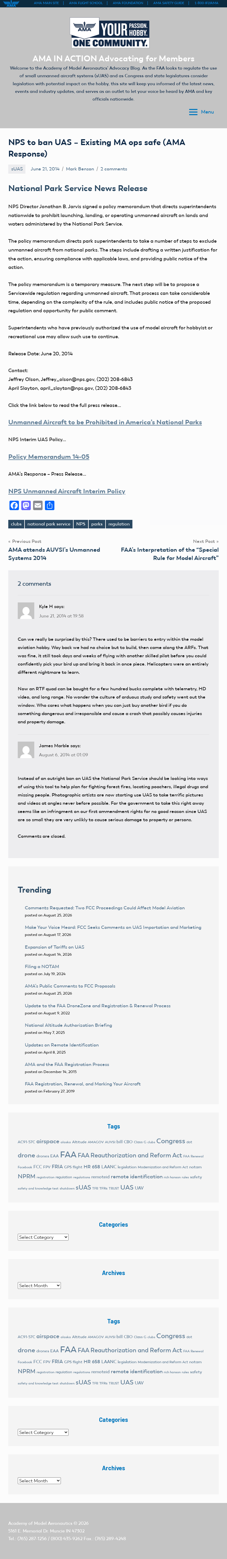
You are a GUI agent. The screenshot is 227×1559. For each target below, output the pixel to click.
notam (195, 1166)
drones (42, 1156)
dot (189, 1142)
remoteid (100, 1176)
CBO (128, 1141)
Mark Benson (80, 169)
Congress (170, 1141)
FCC (37, 1166)
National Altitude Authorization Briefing (68, 1025)
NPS (80, 524)
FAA (68, 1154)
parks (97, 524)
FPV (47, 1167)
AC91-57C (26, 1142)
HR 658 (92, 1166)
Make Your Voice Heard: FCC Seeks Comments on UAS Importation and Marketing (113, 927)
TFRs (103, 1188)
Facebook (25, 1167)
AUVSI (110, 1142)
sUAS (17, 169)
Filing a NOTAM (42, 966)
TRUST (114, 1188)
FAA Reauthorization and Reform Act (130, 1155)
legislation (127, 1166)
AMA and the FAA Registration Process (67, 1064)
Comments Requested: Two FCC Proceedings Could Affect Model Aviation (105, 908)
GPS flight (73, 1167)
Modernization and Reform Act (163, 1167)
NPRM (26, 1176)
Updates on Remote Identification (62, 1045)
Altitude (79, 1142)
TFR (95, 1188)
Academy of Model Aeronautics (40, 1523)
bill (119, 1141)
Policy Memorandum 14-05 (48, 457)
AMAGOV (96, 1142)
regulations (81, 1177)
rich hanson (172, 1177)
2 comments (113, 169)
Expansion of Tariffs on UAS (54, 947)
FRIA (57, 1166)
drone (26, 1155)
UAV (139, 1188)
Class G (140, 1142)
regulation (119, 524)
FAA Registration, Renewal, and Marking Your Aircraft (83, 1084)
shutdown (67, 1188)
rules (185, 1177)
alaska (66, 1142)
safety (196, 1176)
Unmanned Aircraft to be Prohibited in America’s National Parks (105, 422)
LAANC (108, 1166)
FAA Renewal (193, 1156)
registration (45, 1177)
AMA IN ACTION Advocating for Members (113, 58)
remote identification (137, 1176)
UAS (127, 1187)
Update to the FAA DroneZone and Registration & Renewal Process (98, 1005)
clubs (16, 524)
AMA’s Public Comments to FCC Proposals (70, 986)
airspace (47, 1141)
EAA (54, 1156)
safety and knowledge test (38, 1188)
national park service (48, 524)
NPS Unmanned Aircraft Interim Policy (66, 491)
